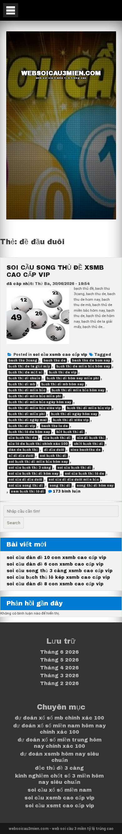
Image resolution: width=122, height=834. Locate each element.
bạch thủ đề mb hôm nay (62, 384)
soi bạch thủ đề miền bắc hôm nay (38, 461)
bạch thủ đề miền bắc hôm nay (78, 390)
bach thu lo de (54, 426)
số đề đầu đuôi (20, 455)
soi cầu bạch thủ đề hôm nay (33, 473)
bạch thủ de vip (62, 372)
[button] (10, 10)
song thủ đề (59, 485)
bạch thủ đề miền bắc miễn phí (34, 396)
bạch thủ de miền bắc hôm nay (83, 366)
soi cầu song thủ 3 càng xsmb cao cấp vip (60, 570)
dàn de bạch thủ (23, 449)
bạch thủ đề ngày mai (27, 420)
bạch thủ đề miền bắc (26, 390)
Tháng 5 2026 (59, 659)
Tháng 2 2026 (59, 683)
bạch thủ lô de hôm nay (29, 432)
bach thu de (54, 360)
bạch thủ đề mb (21, 384)
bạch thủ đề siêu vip (71, 420)
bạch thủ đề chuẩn (24, 378)
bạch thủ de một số (25, 372)
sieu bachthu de (85, 449)
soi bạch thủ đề (53, 455)
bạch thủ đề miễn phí (26, 414)
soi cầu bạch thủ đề (74, 467)
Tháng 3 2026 (59, 675)
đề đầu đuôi (54, 449)
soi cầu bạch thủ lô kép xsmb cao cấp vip (58, 577)
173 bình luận (66, 491)
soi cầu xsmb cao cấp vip (60, 354)
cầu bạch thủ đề (57, 438)
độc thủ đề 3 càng (59, 768)
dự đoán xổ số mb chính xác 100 (59, 718)
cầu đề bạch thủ (90, 438)
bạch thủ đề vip (21, 426)
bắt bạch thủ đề (70, 432)
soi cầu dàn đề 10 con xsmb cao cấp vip (56, 557)
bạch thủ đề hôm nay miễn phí (73, 378)
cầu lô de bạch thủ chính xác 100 (38, 444)
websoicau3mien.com (61, 73)
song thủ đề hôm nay (95, 485)
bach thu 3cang (22, 360)
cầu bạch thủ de (22, 438)
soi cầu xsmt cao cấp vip (59, 805)
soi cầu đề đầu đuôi (25, 479)
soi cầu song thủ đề (25, 485)
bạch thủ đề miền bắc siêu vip (34, 408)
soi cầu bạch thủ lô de (84, 473)
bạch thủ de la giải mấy (29, 366)
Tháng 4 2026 (59, 667)
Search (13, 522)
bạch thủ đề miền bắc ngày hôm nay (39, 402)
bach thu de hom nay (91, 360)
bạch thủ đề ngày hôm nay (74, 414)
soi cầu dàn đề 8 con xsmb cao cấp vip (55, 584)
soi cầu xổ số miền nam (60, 790)
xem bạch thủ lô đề (27, 491)
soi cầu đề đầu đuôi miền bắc (73, 479)
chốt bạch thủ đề (88, 444)
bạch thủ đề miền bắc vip (88, 408)
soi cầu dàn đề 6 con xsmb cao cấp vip (55, 564)
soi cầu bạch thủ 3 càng (29, 467)
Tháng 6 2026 (59, 652)
